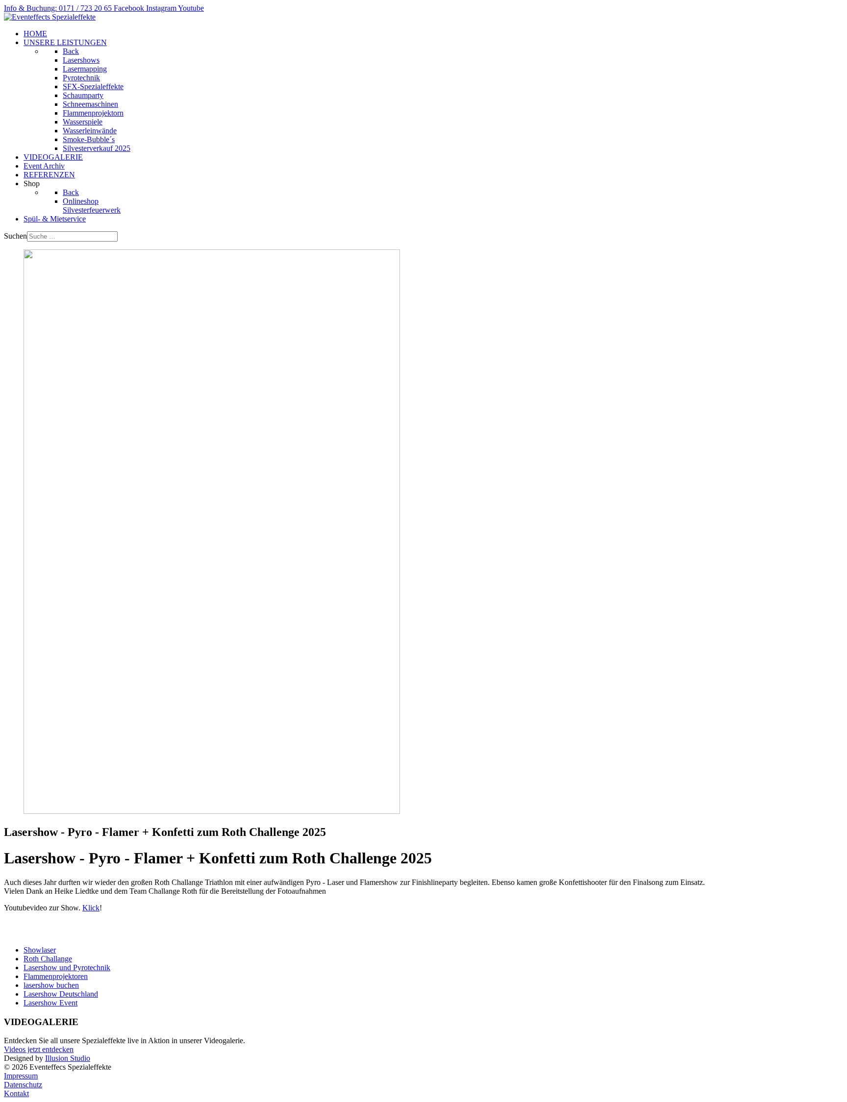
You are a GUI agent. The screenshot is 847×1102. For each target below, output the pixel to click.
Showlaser (40, 950)
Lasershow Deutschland (61, 994)
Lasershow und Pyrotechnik (67, 967)
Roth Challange (48, 959)
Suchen (15, 236)
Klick (91, 908)
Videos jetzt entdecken (39, 1049)
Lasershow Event (50, 1003)
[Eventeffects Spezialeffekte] (50, 17)
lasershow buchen (51, 985)
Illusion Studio (67, 1058)
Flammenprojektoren (56, 976)
